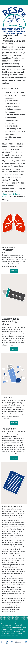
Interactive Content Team (8, 633)
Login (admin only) (6, 625)
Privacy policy (19, 625)
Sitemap (3, 622)
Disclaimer (18, 622)
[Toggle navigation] (2, 2)
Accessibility (18, 624)
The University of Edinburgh (16, 629)
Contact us (4, 624)
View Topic (14, 270)
